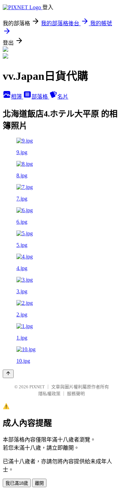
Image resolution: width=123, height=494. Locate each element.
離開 (39, 483)
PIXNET (37, 386)
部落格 (40, 97)
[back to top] (8, 374)
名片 (62, 97)
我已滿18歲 (16, 483)
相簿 (17, 97)
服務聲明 (76, 393)
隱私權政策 (49, 393)
